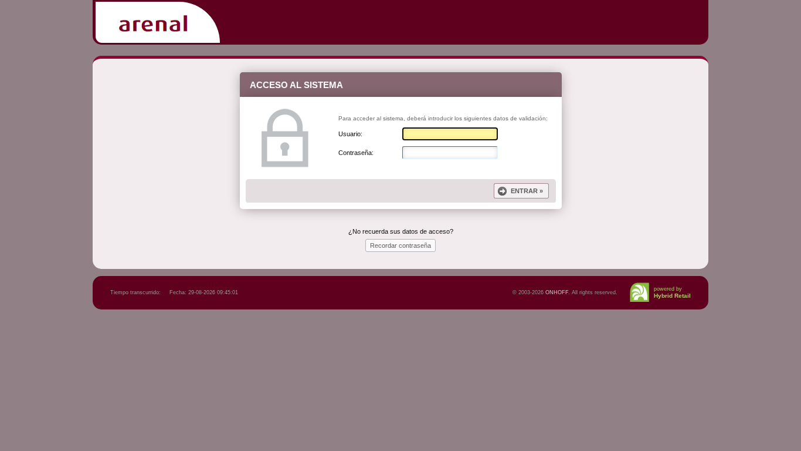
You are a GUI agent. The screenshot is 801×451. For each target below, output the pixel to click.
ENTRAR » (527, 190)
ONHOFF (556, 292)
